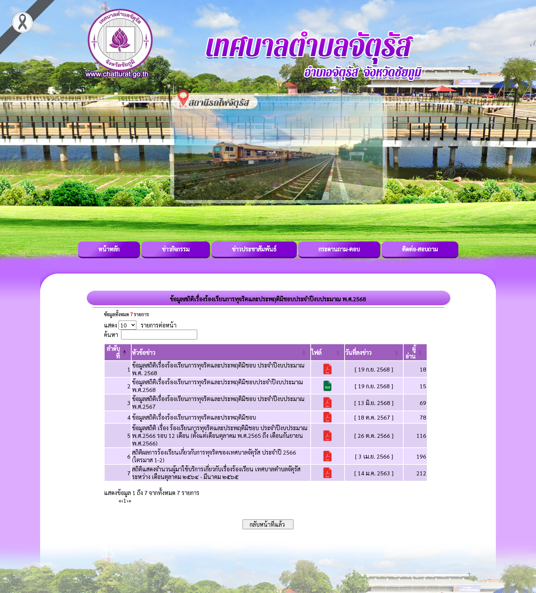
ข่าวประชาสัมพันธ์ (254, 249)
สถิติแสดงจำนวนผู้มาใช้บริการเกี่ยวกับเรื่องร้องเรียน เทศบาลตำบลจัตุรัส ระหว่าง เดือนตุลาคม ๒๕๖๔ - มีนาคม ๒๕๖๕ (216, 472)
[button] (143, 352)
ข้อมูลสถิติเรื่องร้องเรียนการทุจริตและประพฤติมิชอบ (194, 417)
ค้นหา (111, 334)
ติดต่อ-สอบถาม (420, 249)
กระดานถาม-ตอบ (339, 249)
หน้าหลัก (109, 249)
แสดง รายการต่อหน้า (140, 325)
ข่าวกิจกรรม (176, 249)
